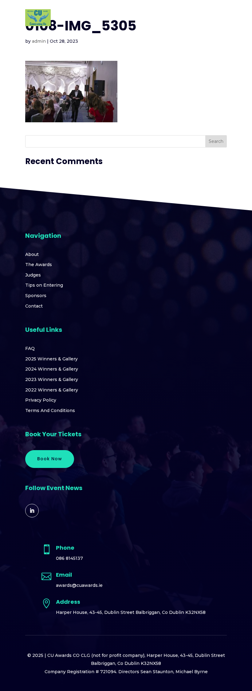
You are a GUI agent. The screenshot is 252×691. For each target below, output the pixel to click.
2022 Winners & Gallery (51, 390)
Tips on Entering (44, 285)
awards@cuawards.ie (79, 585)
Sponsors (35, 295)
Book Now (49, 459)
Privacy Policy (40, 400)
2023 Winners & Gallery (51, 379)
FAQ (30, 348)
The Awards (38, 264)
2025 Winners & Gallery (51, 359)
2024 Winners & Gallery (51, 369)
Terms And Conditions (50, 410)
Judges (33, 275)
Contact (34, 306)
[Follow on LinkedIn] (32, 510)
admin (39, 41)
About (32, 254)
